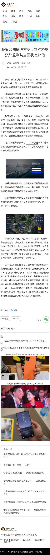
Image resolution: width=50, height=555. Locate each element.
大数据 (14, 21)
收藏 (6, 318)
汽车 (30, 10)
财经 (13, 10)
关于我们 (4, 540)
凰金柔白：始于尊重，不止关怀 (17, 464)
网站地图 (38, 540)
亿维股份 (34, 142)
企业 (4, 16)
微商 (4, 21)
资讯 (4, 10)
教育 (21, 10)
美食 (21, 16)
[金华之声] (9, 4)
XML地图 (26, 540)
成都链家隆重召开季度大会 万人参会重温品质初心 (25, 502)
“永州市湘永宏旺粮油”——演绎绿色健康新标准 (23, 472)
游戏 (13, 16)
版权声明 (7, 541)
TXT (43, 540)
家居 (38, 10)
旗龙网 (14, 310)
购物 (38, 16)
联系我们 (15, 540)
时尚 (30, 16)
